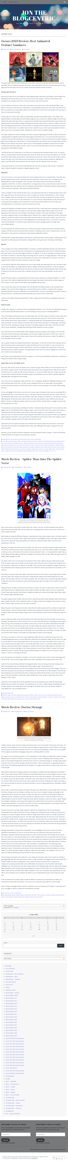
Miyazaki (61, 445)
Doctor (39, 895)
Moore (60, 695)
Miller (57, 445)
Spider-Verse (41, 449)
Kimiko (36, 695)
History (7, 987)
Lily (44, 695)
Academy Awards (12, 441)
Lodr (46, 695)
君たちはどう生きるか (38, 451)
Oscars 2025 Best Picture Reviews (15, 1073)
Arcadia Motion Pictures (49, 441)
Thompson (7, 451)
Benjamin (10, 895)
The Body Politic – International (14, 1105)
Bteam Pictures (19, 443)
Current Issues (9, 971)
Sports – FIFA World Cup (12, 1084)
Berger (60, 441)
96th (7, 441)
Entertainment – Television (13, 979)
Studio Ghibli (48, 449)
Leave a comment (29, 711)
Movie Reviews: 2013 (11, 1003)
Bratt (14, 895)
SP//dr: (59, 697)
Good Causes (9, 984)
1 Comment (26, 49)
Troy (15, 451)
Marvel (56, 695)
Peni (14, 697)
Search (5, 943)
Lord (43, 445)
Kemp (23, 445)
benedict (5, 895)
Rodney (40, 697)
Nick (24, 447)
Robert (3, 449)
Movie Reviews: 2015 (11, 1009)
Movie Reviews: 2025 (11, 1036)
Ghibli (57, 443)
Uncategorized (17, 893)
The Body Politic (10, 1097)
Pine (28, 697)
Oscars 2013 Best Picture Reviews (15, 1046)
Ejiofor (42, 895)
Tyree (38, 699)
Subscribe (5, 1140)
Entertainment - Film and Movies (11, 439)
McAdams (53, 895)
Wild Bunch (30, 451)
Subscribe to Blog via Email (13, 1124)
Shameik (55, 697)
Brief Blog (8, 966)
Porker (31, 697)
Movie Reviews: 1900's (12, 995)
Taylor (53, 449)
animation (29, 441)
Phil (52, 447)
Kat (20, 445)
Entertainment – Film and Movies (14, 974)
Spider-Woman (21, 699)
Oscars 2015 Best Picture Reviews (15, 1052)
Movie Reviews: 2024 (11, 1033)
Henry (22, 695)
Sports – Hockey (10, 1089)
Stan (27, 699)
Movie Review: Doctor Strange (21, 707)
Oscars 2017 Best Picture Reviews (15, 1057)
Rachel (62, 895)
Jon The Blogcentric (34, 15)
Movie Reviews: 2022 (11, 1027)
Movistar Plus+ (9, 447)
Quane (62, 447)
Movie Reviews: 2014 (11, 1006)
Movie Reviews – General (12, 993)
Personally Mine (10, 1076)
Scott (6, 897)
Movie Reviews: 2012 (11, 1001)
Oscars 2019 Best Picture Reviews (15, 1062)
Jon (46, 895)
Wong (41, 897)
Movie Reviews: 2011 (11, 998)
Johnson (32, 695)
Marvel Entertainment (50, 445)
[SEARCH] (65, 2)
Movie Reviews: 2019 (11, 1019)
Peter (49, 447)
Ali (3, 695)
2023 (4, 441)
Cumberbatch (27, 895)
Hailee (18, 695)
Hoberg (3, 445)
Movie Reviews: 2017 (11, 1014)
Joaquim (11, 445)
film (55, 443)
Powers (58, 447)
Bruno (13, 443)
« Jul (33, 936)
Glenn (15, 695)
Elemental (51, 443)
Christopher (32, 443)
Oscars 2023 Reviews (35, 439)
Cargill (17, 895)
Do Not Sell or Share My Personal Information (54, 1149)
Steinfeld (30, 699)
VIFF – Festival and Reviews (13, 1113)
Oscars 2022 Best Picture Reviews (15, 1065)
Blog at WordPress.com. (36, 1149)
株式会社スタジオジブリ (50, 451)
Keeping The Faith (10, 990)
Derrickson (34, 895)
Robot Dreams (8, 449)
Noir (11, 697)
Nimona (27, 447)
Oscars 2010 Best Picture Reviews (15, 1038)
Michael (58, 895)
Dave (36, 443)
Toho (12, 451)
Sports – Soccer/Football (12, 1095)
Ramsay (36, 697)
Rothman (45, 697)
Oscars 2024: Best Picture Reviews (15, 1070)
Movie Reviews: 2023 (24, 439)
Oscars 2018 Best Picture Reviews (15, 1060)
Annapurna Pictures (37, 441)
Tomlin (35, 699)
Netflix (20, 447)
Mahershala (51, 695)
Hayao (61, 443)
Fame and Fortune (11, 982)
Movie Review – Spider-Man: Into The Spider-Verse (32, 461)
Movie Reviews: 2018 (8, 693)
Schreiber (50, 697)
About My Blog (13, 2)
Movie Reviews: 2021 (11, 1025)
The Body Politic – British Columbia (15, 1100)
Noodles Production (35, 447)
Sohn (17, 449)
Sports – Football (10, 1087)
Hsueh (7, 445)
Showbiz (8, 1079)
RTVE (14, 449)
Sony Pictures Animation (25, 449)
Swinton (31, 897)
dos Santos (45, 443)
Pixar (54, 447)
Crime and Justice (10, 968)
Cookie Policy (34, 1158)
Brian (5, 695)
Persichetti (18, 697)
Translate (16, 907)
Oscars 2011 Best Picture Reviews (15, 1041)
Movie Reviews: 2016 (8, 893)
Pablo (45, 447)
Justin (18, 445)
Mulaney (3, 697)
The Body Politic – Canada (13, 1103)
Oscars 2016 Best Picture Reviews (15, 1054)
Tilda (38, 897)
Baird (56, 441)
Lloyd (40, 445)
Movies (3, 447)
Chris (12, 695)
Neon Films (16, 447)
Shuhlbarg (10, 897)
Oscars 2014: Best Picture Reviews (15, 1049)
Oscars (42, 447)
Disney (40, 443)
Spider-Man (35, 449)
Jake (26, 695)
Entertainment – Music (12, 976)
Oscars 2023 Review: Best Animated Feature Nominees (25, 43)
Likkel (36, 445)
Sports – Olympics (10, 1092)
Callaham (25, 443)
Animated (23, 441)
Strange (27, 897)
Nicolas (8, 697)
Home (4, 2)
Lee (39, 695)
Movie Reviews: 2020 (11, 1022)
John (15, 445)
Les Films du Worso (30, 445)
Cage (9, 695)
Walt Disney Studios (22, 451)
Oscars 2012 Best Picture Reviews (15, 1044)
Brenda (9, 443)
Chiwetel (21, 895)
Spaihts (16, 897)
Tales (35, 897)
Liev (42, 695)
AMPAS (19, 441)
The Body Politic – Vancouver (13, 1108)
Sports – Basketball (11, 1081)
